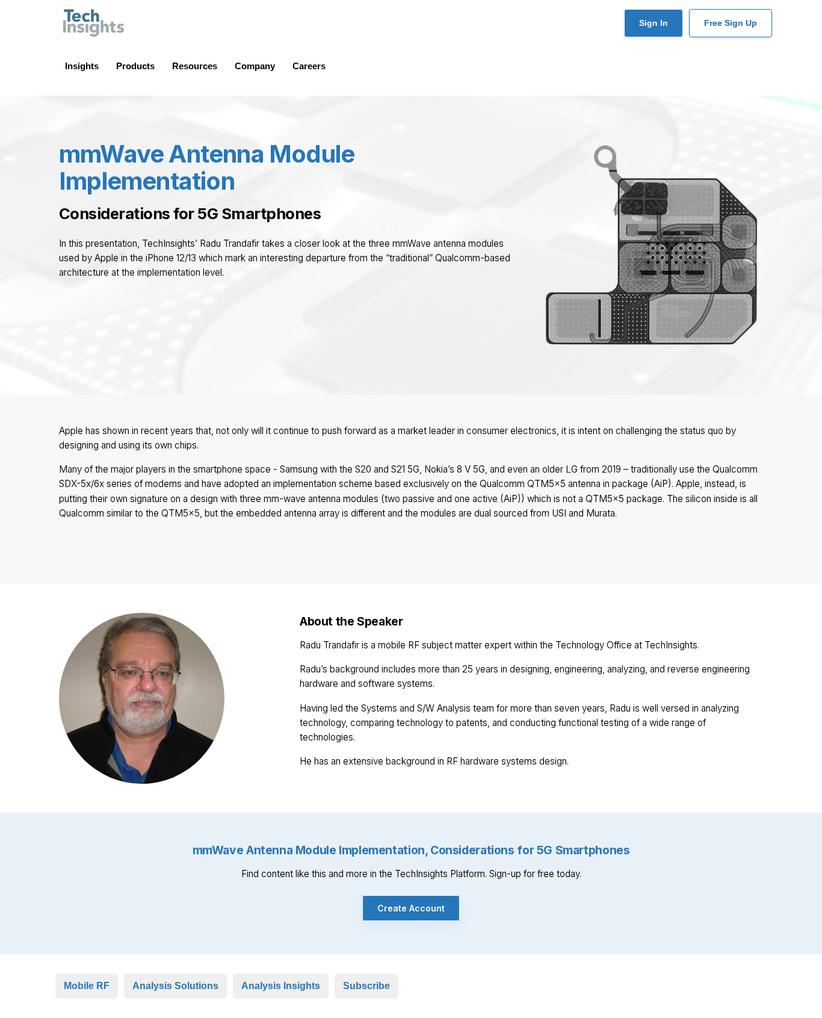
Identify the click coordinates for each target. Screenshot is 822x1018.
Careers (309, 66)
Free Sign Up (730, 23)
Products (135, 66)
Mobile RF (87, 986)
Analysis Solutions (175, 986)
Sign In (653, 23)
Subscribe (366, 986)
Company (255, 66)
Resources (194, 66)
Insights (82, 66)
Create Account (411, 908)
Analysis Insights (280, 986)
